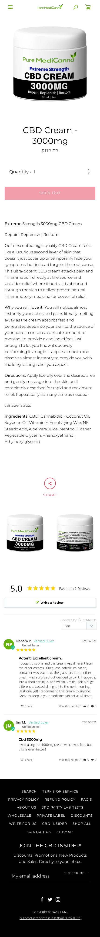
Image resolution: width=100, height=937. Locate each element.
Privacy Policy (23, 799)
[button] (86, 706)
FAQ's (86, 799)
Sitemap (65, 832)
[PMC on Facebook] (42, 899)
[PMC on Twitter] (50, 899)
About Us (26, 807)
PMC (63, 912)
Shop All (82, 824)
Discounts (82, 815)
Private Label (51, 815)
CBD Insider (54, 824)
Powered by (78, 620)
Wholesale (19, 815)
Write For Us (23, 824)
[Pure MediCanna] (50, 6)
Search (29, 791)
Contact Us (39, 832)
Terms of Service (60, 791)
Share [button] (28, 706)
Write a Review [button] (52, 602)
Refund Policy (60, 799)
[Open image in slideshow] (50, 64)
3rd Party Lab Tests (62, 807)
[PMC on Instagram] (58, 899)
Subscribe (75, 873)
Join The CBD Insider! (50, 845)
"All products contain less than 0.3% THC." (50, 918)
